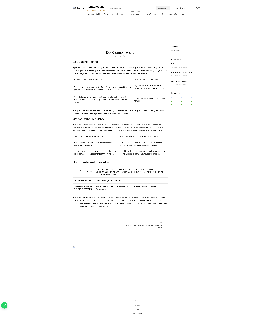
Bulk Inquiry (163, 8)
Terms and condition (145, 263)
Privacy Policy (142, 252)
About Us (109, 255)
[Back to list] (120, 225)
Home (135, 33)
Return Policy (142, 259)
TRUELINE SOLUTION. (161, 290)
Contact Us (109, 259)
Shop (107, 263)
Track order (109, 266)
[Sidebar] (2, 296)
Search (150, 8)
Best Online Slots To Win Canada (182, 72)
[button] (4, 305)
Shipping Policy (143, 255)
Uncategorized (176, 51)
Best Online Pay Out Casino (180, 64)
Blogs (195, 2)
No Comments (183, 67)
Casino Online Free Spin (179, 81)
